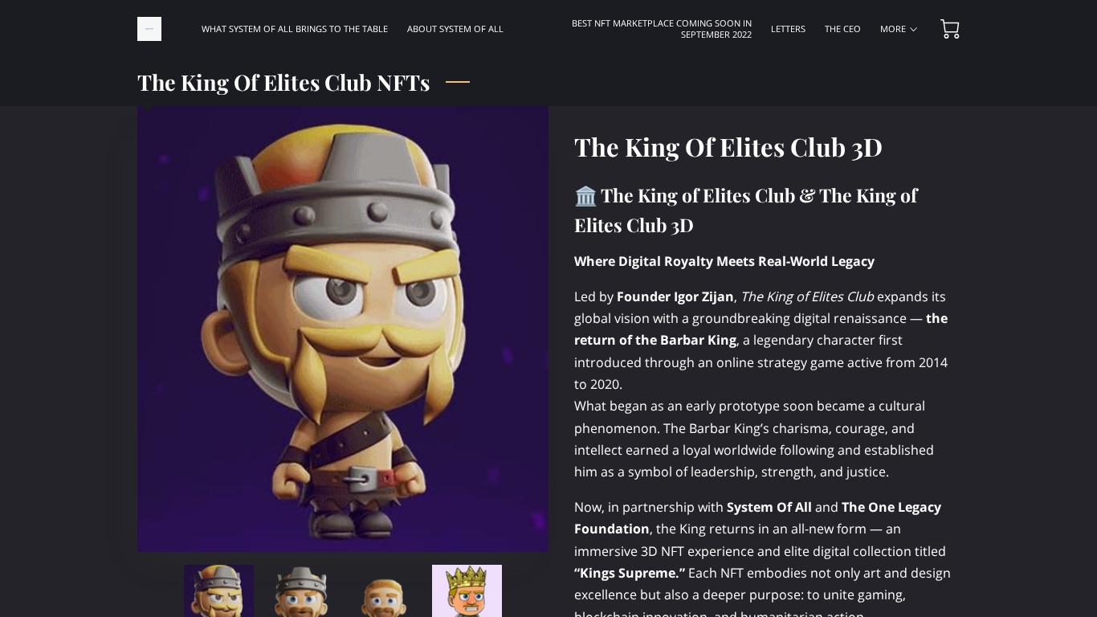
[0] (950, 29)
